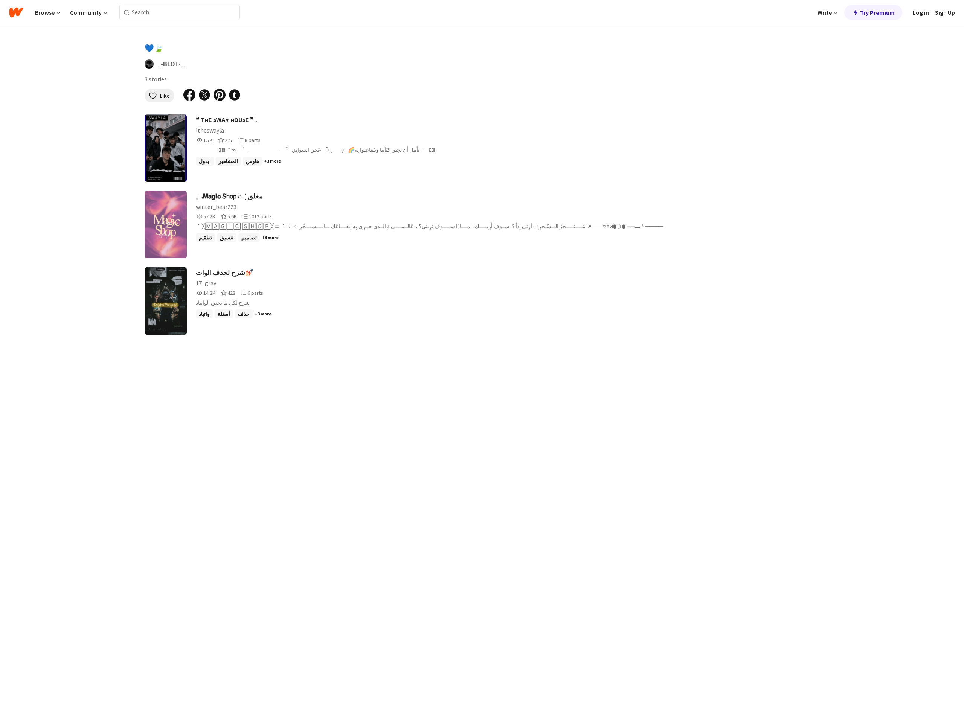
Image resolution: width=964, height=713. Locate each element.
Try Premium (877, 12)
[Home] (16, 12)
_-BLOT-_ (171, 63)
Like (165, 95)
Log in (921, 12)
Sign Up (945, 12)
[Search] (126, 12)
